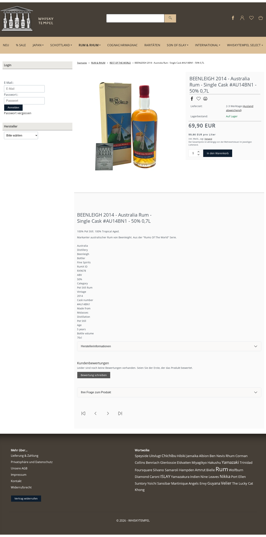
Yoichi (152, 483)
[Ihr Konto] (242, 19)
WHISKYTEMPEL (139, 521)
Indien (195, 476)
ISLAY (165, 476)
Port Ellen (238, 476)
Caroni (155, 476)
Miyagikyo (199, 462)
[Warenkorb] (261, 19)
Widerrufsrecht (21, 487)
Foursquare (143, 470)
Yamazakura (180, 476)
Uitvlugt (155, 456)
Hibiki (181, 455)
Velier (226, 483)
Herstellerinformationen (96, 346)
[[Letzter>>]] (120, 415)
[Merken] (198, 100)
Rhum (230, 456)
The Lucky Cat (242, 483)
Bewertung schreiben (94, 375)
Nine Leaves (209, 476)
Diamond (142, 476)
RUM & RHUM (88, 45)
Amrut (200, 469)
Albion (204, 456)
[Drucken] (205, 100)
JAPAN (37, 45)
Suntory (141, 483)
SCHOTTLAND (60, 45)
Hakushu (214, 462)
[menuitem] (6, 45)
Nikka (225, 476)
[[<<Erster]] (83, 415)
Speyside (141, 456)
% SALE (21, 45)
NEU (6, 45)
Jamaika (192, 456)
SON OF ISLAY (176, 45)
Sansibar (163, 483)
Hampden (186, 470)
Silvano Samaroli (165, 470)
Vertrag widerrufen (26, 498)
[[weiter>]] (108, 415)
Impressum (18, 475)
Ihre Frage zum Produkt (96, 392)
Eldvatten (184, 462)
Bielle (210, 470)
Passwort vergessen (17, 113)
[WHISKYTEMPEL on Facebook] (233, 19)
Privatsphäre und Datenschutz (31, 462)
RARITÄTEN (152, 45)
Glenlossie (168, 462)
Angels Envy (198, 483)
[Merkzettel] (251, 19)
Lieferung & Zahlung (24, 456)
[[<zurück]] (95, 415)
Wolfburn (236, 470)
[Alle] (170, 18)
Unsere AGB (19, 468)
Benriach (152, 462)
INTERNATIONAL (206, 45)
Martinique (179, 483)
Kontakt (16, 481)
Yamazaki (230, 462)
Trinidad (246, 462)
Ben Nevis (217, 456)
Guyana (213, 483)
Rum (222, 469)
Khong (140, 490)
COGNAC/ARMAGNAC (122, 45)
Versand (208, 138)
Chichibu (169, 455)
